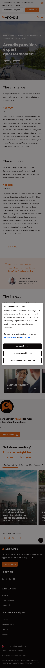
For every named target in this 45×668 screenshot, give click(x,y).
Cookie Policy (26, 337)
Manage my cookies (20, 353)
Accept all (20, 346)
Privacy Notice (10, 337)
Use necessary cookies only (20, 360)
